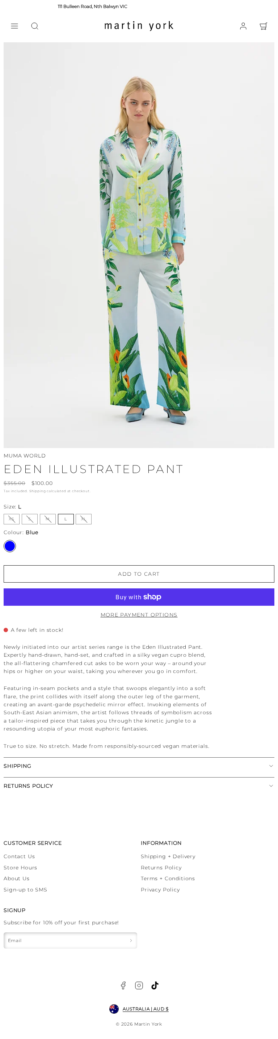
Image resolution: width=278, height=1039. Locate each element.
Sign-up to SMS (25, 889)
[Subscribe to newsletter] (131, 940)
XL (86, 520)
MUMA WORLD (25, 455)
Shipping (37, 491)
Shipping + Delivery (168, 856)
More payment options (139, 615)
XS (14, 520)
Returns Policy (161, 867)
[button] (14, 26)
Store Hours (20, 867)
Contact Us (19, 856)
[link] (243, 26)
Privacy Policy (160, 889)
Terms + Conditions (168, 878)
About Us (17, 878)
